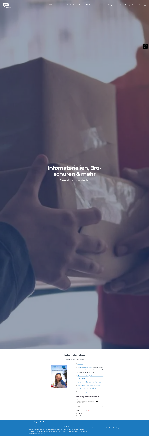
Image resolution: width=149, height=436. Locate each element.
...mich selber (80, 413)
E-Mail (78, 399)
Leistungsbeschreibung (84, 367)
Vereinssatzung (82, 392)
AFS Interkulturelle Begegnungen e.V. (7, 5)
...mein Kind (79, 415)
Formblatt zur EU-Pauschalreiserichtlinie (90, 382)
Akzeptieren (94, 428)
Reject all (104, 428)
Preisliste (80, 364)
